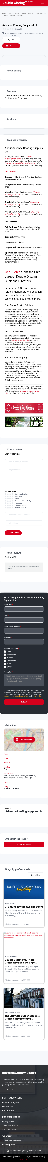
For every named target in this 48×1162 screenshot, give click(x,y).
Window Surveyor (12, 924)
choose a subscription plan (22, 392)
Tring (44, 13)
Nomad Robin (24, 1159)
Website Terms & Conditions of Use (16, 696)
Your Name (8, 604)
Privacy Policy (37, 696)
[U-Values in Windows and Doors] (24, 889)
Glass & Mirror (11, 956)
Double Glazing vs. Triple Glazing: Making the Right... (21, 961)
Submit (24, 702)
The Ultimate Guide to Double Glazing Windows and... (22, 1017)
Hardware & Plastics (27, 13)
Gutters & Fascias (13, 13)
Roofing (38, 13)
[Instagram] (8, 1089)
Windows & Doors (12, 1012)
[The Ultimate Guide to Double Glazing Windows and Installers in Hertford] (24, 998)
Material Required (11, 648)
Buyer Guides (10, 903)
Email (6, 615)
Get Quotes (10, 171)
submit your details (20, 340)
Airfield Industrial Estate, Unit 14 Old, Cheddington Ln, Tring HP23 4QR (24, 34)
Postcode (8, 637)
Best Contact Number (12, 626)
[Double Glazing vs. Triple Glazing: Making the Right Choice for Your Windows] (24, 942)
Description (8, 672)
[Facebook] (3, 1089)
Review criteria (10, 491)
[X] (12, 1089)
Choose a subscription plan (19, 157)
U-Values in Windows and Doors (24, 906)
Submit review (13, 533)
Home (4, 13)
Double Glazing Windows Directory (20, 163)
